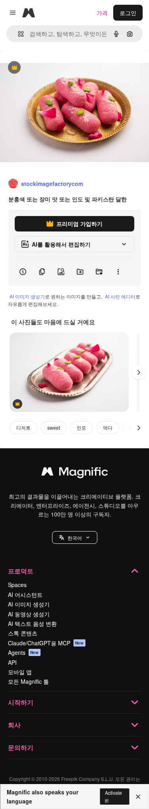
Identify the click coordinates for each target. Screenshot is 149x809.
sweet (53, 427)
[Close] (138, 796)
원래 (46, 68)
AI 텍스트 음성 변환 (32, 623)
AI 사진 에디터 (120, 296)
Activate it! (113, 796)
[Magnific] (74, 473)
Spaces (17, 585)
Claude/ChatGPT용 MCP (46, 643)
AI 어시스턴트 (25, 595)
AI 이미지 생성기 (27, 296)
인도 (81, 427)
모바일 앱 (20, 672)
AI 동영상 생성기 (29, 614)
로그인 (128, 13)
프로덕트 (20, 571)
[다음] (139, 372)
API (12, 662)
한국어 (75, 537)
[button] (74, 537)
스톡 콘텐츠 (22, 633)
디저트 (23, 427)
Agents (23, 652)
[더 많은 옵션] (118, 271)
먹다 (107, 427)
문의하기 (20, 747)
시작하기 (20, 702)
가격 (102, 13)
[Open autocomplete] (18, 34)
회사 (14, 724)
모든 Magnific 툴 (28, 681)
